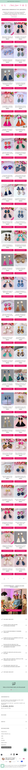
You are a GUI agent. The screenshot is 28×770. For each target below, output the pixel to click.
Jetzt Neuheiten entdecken (13, 1)
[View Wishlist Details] (20, 5)
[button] (2, 5)
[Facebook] (11, 754)
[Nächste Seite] (23, 578)
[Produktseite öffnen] (20, 28)
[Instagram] (14, 754)
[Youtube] (17, 754)
